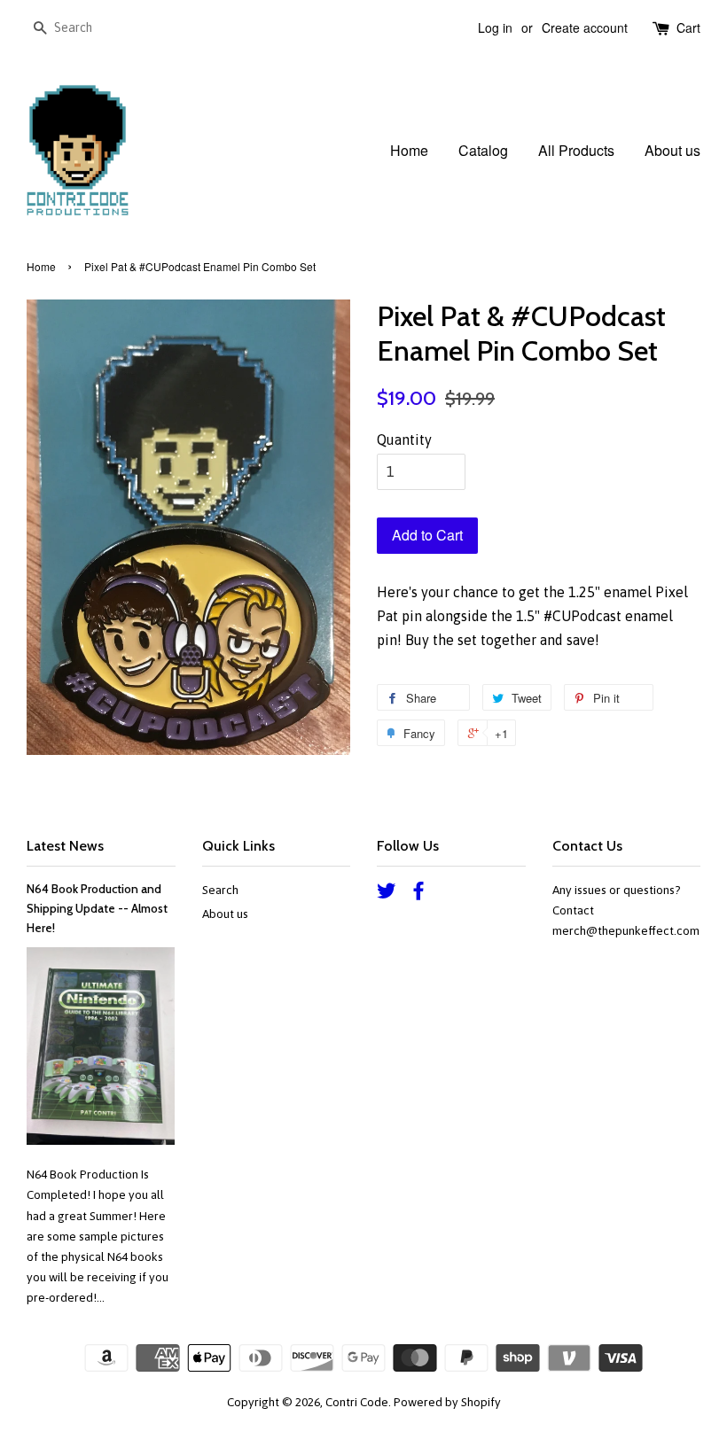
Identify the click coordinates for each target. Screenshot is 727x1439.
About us (672, 150)
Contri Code (356, 1402)
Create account (585, 27)
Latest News (65, 845)
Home (409, 150)
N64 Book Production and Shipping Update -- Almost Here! (97, 908)
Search (220, 890)
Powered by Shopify (447, 1402)
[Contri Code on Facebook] (418, 894)
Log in (495, 27)
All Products (576, 150)
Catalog (483, 150)
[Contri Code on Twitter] (386, 894)
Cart (688, 27)
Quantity (404, 439)
